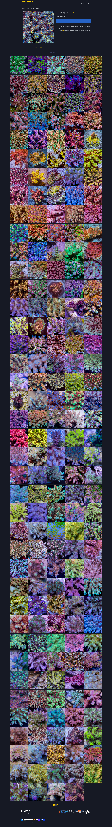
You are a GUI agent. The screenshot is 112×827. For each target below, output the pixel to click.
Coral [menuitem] (22, 4)
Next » (58, 804)
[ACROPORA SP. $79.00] (56, 754)
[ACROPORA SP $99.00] (74, 195)
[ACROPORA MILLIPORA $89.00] (93, 773)
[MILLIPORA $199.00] (74, 307)
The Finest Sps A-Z (32, 817)
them (63, 30)
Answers (38, 817)
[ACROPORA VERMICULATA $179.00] (56, 456)
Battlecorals (27, 8)
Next (41, 47)
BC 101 (42, 817)
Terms (37, 822)
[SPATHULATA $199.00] (19, 438)
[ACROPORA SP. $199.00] (19, 158)
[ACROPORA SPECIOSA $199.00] (37, 102)
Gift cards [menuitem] (35, 4)
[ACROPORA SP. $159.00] (74, 792)
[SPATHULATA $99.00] (19, 289)
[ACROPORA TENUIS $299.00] (93, 158)
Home (26, 817)
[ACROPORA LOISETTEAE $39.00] (19, 661)
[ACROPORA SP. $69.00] (74, 699)
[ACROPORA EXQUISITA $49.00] (37, 754)
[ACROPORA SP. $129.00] (37, 251)
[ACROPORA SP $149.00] (37, 139)
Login (50, 817)
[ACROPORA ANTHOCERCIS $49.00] (56, 270)
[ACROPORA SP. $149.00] (93, 84)
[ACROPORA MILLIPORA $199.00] (93, 102)
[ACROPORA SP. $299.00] (37, 177)
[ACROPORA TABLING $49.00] (74, 568)
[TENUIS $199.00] (93, 233)
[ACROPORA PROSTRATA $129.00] (37, 382)
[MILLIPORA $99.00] (56, 307)
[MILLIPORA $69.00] (19, 419)
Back (35, 47)
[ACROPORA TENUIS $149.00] (56, 214)
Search (22, 817)
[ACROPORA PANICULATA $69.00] (56, 643)
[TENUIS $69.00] (56, 400)
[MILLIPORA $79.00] (74, 531)
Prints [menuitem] (29, 4)
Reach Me (46, 817)
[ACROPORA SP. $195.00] (56, 419)
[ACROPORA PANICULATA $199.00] (37, 773)
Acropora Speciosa (35, 8)
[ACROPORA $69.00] (93, 624)
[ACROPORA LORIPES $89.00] (93, 605)
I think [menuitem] (46, 4)
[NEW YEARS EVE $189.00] (93, 419)
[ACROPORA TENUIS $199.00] (19, 65)
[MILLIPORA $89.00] (56, 605)
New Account (55, 817)
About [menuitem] (41, 4)
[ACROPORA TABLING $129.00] (93, 754)
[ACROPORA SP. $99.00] (93, 344)
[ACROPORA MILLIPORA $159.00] (19, 121)
